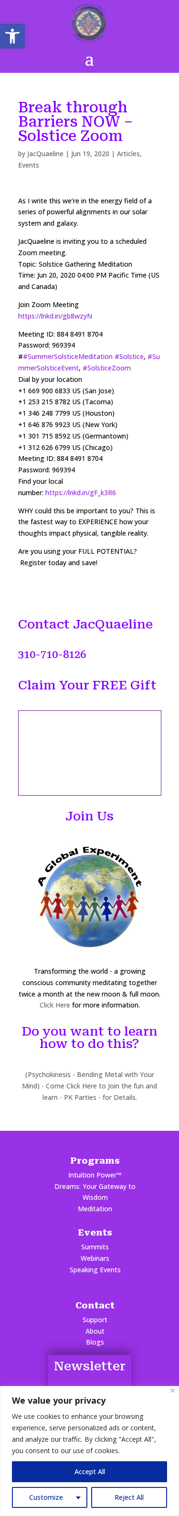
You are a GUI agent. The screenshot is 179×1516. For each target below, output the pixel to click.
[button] (12, 36)
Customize (46, 1497)
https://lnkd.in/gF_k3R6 (80, 492)
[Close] (172, 1390)
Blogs (95, 1341)
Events (28, 165)
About (95, 1331)
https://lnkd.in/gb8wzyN (55, 315)
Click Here (55, 1004)
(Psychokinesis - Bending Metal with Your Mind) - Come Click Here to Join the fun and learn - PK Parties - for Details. (89, 1086)
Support (95, 1319)
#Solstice (129, 356)
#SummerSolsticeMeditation (68, 356)
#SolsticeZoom (107, 367)
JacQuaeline (45, 153)
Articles (128, 153)
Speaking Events (95, 1269)
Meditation (95, 1208)
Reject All (129, 1497)
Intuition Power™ (95, 1174)
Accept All (89, 1471)
